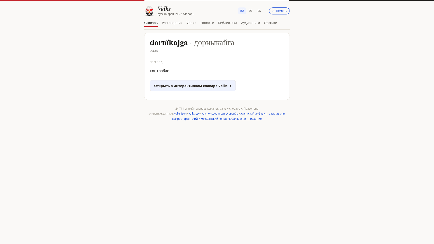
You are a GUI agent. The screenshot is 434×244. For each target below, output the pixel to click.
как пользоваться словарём (220, 113)
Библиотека (227, 22)
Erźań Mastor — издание (245, 119)
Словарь (151, 22)
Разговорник (172, 22)
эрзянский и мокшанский (201, 119)
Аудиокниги (250, 22)
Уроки (191, 22)
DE (250, 11)
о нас (223, 119)
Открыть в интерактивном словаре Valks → (192, 85)
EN (259, 11)
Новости (207, 22)
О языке (270, 22)
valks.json (180, 113)
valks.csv (194, 113)
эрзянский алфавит (254, 113)
